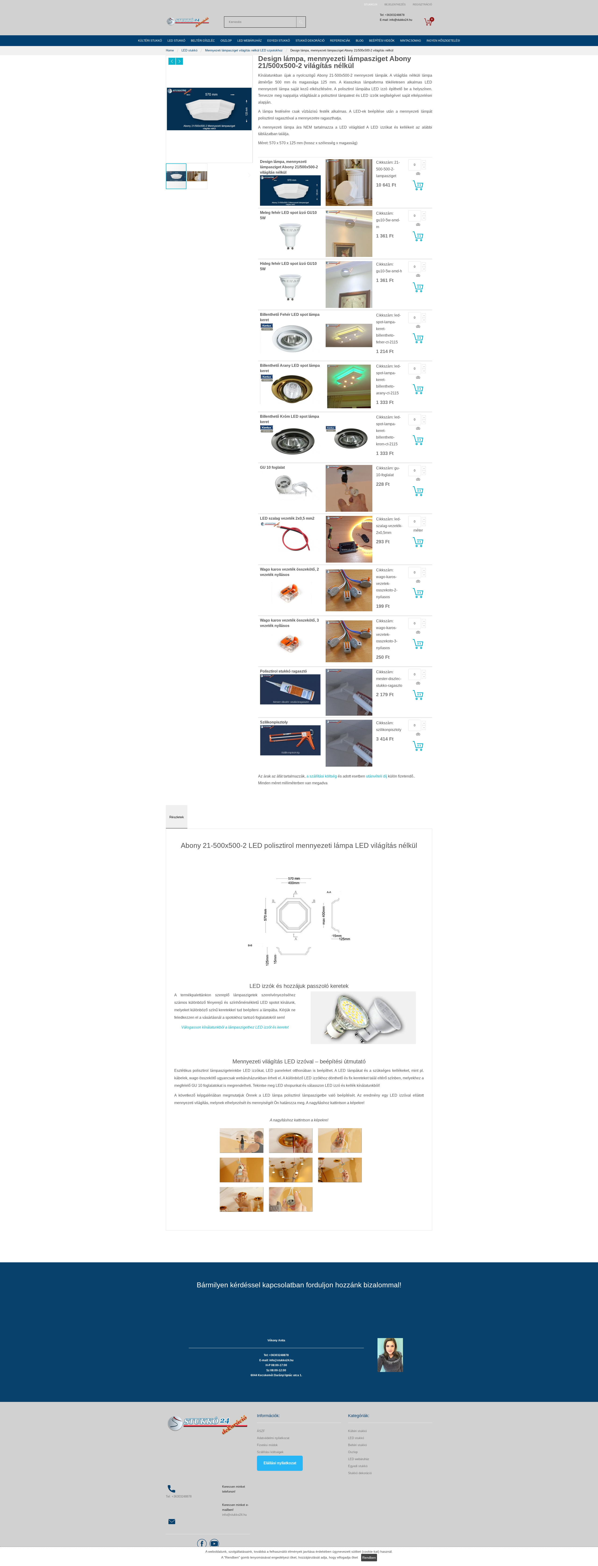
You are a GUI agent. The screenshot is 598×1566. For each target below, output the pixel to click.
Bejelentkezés (395, 4)
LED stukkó (190, 50)
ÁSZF (261, 1431)
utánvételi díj (376, 776)
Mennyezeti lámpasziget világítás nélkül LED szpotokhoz (244, 50)
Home (170, 50)
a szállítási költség (321, 776)
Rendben (369, 1557)
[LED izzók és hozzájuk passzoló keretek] (363, 1017)
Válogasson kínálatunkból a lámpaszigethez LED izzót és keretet (234, 1027)
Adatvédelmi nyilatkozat (273, 1438)
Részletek (176, 817)
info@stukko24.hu (234, 1514)
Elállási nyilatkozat (279, 1463)
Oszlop (353, 1452)
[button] (171, 61)
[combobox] (265, 22)
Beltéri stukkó (357, 1445)
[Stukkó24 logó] (188, 22)
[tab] (176, 816)
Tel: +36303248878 (179, 1496)
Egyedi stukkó (357, 1466)
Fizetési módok (267, 1445)
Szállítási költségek (270, 1452)
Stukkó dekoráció (360, 1473)
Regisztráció (422, 4)
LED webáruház (358, 1459)
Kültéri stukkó (357, 1431)
